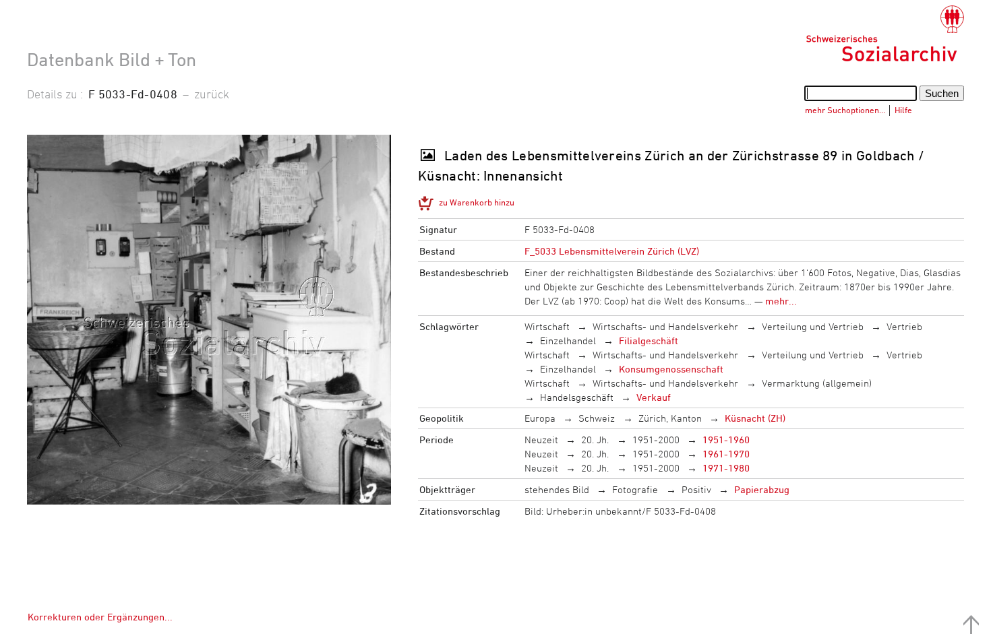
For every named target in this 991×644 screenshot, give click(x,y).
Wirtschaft (547, 326)
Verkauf (653, 397)
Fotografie (635, 489)
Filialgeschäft (648, 340)
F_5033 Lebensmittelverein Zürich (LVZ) (611, 251)
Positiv (696, 489)
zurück (211, 93)
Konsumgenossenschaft (671, 369)
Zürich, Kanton (670, 418)
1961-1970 (726, 453)
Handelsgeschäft (576, 397)
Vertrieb (904, 326)
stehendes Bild (556, 489)
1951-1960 (726, 439)
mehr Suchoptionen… (845, 109)
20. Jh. (595, 439)
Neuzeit (541, 439)
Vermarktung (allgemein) (817, 383)
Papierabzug (761, 489)
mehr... (781, 301)
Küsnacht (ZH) (755, 418)
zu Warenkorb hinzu (476, 202)
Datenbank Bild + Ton (111, 59)
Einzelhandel (568, 340)
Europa (539, 418)
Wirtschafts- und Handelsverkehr (665, 326)
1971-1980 (726, 468)
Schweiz (596, 418)
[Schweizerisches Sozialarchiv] (885, 33)
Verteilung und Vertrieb (813, 326)
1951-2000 (656, 439)
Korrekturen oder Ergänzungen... (100, 616)
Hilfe (903, 109)
